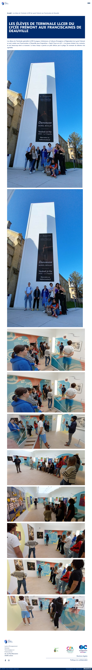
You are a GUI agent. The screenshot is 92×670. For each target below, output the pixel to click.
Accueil (9, 13)
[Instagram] (9, 660)
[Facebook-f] (5, 660)
